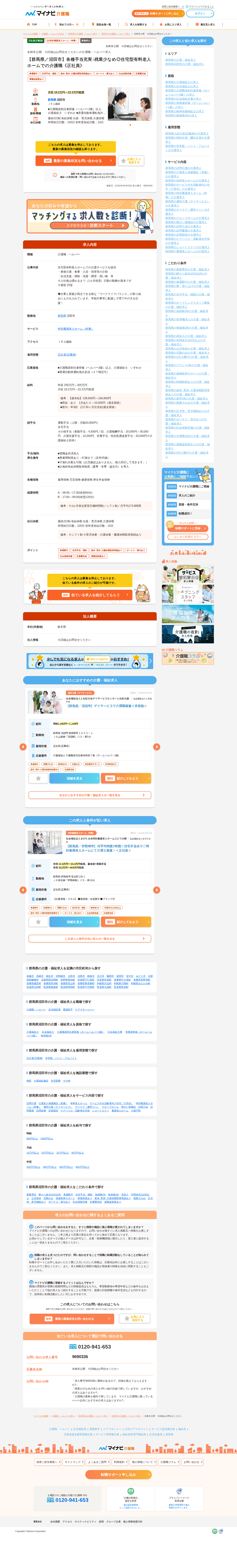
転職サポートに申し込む (157, 13)
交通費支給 (96, 1202)
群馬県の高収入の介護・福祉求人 (186, 336)
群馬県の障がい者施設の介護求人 (186, 222)
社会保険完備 (80, 1202)
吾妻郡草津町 (51, 983)
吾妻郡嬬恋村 (34, 983)
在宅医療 (56, 1080)
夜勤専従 (31, 1194)
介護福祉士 (33, 1032)
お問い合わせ (191, 1461)
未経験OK (100, 1194)
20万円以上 (47, 1152)
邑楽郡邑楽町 (121, 987)
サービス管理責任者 (107, 1434)
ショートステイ (100, 1110)
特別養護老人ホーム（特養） (76, 328)
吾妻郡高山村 (68, 983)
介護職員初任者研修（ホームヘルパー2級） (81, 1032)
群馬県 (52, 99)
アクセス (67, 1521)
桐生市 (49, 976)
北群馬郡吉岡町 (49, 979)
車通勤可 (68, 1194)
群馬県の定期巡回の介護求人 (183, 234)
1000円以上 (46, 1138)
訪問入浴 (143, 1107)
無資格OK (46, 1035)
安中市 (129, 976)
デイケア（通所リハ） (87, 1107)
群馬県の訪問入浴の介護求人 (183, 226)
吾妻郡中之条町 (122, 979)
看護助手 (68, 1009)
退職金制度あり (112, 1202)
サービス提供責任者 (163, 1429)
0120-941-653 (94, 1347)
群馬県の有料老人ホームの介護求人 (187, 180)
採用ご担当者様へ (46, 1461)
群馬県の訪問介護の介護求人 (183, 168)
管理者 (169, 1434)
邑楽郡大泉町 (104, 987)
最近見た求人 (208, 24)
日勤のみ (48, 1198)
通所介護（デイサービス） (58, 1107)
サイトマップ (73, 1461)
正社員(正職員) (67, 354)
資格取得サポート (65, 1198)
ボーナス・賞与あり (59, 1202)
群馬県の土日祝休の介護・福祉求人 (187, 348)
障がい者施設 (128, 1107)
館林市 (91, 976)
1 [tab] (130, 125)
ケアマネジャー (112, 1429)
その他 (66, 1080)
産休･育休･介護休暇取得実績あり (113, 1198)
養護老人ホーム (120, 1110)
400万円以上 (82, 1167)
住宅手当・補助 (83, 1194)
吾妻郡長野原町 (141, 979)
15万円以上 (33, 1152)
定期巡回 (53, 1110)
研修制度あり (85, 1198)
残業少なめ (139, 1198)
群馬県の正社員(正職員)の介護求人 (187, 133)
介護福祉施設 (41, 1080)
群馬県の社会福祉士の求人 (182, 86)
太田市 (71, 976)
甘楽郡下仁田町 (86, 979)
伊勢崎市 (60, 976)
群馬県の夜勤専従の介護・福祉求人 (187, 269)
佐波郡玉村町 (34, 987)
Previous (23, 746)
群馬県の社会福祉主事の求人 (183, 98)
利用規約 (119, 1461)
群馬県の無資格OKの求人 (181, 115)
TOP (34, 24)
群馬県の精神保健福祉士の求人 (184, 111)
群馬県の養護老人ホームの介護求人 (187, 251)
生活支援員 (155, 1434)
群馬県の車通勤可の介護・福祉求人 (187, 281)
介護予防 (136, 1110)
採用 (101, 1521)
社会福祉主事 (115, 1032)
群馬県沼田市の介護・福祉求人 (184, 64)
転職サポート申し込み (118, 1474)
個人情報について (142, 1461)
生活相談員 (54, 1009)
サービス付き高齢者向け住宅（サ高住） (111, 1103)
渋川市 (100, 976)
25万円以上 (62, 1152)
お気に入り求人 (173, 24)
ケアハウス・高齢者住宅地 (75, 1110)
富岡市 (120, 976)
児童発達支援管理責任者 (78, 1434)
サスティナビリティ (85, 1521)
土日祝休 (36, 1198)
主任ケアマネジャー (136, 1429)
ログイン (200, 13)
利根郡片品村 (104, 983)
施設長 (182, 1429)
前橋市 (30, 976)
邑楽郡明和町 (68, 987)
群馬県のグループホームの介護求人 (187, 218)
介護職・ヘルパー (36, 1009)
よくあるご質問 (97, 1461)
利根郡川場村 (121, 983)
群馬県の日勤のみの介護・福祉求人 (187, 352)
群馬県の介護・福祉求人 (180, 59)
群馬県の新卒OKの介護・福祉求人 (186, 398)
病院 (29, 1080)
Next (156, 746)
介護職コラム (168, 1461)
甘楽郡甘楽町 (104, 979)
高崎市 (40, 976)
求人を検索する (138, 24)
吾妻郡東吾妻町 (86, 983)
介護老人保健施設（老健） (53, 1103)
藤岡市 (110, 976)
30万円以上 (77, 1152)
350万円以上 (66, 1167)
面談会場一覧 (103, 24)
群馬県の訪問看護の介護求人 (183, 230)
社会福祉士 (48, 1032)
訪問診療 (41, 1110)
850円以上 (32, 1138)
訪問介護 (31, 1103)
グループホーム (110, 1107)
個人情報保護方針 (133, 1521)
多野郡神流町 (68, 979)
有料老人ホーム (78, 1103)
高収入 (125, 1194)
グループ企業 (113, 1521)
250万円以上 (33, 1167)
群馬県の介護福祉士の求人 (182, 82)
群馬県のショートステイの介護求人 (187, 247)
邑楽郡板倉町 (51, 987)
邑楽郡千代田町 (86, 987)
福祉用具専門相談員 (134, 1434)
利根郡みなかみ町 (140, 983)
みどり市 (141, 976)
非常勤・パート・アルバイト (61, 1058)
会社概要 (55, 1521)
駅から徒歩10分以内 (50, 1194)
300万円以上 (50, 1167)
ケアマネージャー (85, 1009)
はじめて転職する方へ (188, 536)
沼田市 (81, 976)
